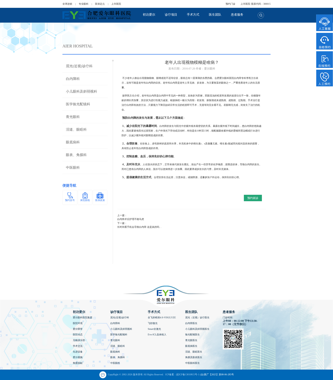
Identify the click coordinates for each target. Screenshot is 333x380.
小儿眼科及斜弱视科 (81, 91)
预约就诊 (252, 198)
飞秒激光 (152, 323)
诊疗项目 (171, 14)
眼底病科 (73, 142)
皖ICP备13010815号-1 (187, 374)
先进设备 (78, 351)
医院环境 (78, 323)
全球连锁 (67, 4)
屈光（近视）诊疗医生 (197, 317)
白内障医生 (191, 323)
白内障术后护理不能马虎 (130, 219)
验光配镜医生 (192, 334)
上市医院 (116, 4)
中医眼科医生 (192, 363)
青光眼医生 (191, 340)
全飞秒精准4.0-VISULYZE (162, 317)
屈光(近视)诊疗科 (79, 66)
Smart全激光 (154, 329)
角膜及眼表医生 (193, 357)
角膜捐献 (78, 363)
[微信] (102, 374)
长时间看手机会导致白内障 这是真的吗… (139, 227)
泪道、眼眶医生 (193, 351)
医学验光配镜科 (78, 104)
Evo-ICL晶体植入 (157, 334)
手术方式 (193, 14)
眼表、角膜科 (76, 155)
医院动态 (78, 334)
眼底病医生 (191, 346)
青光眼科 (73, 117)
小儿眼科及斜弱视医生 (197, 329)
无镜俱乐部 (79, 340)
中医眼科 (73, 167)
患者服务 (237, 14)
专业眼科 (83, 4)
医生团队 (215, 14)
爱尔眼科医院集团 (82, 317)
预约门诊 (230, 4)
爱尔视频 (78, 357)
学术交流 (78, 346)
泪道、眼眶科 (76, 129)
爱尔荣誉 (78, 329)
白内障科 (73, 79)
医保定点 (100, 4)
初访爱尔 (149, 14)
